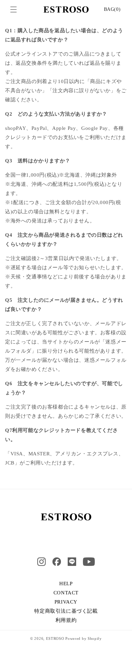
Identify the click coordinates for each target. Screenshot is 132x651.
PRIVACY (66, 602)
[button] (13, 9)
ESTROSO (55, 638)
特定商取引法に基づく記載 (65, 611)
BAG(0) (112, 9)
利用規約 (66, 620)
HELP (65, 583)
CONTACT (66, 592)
